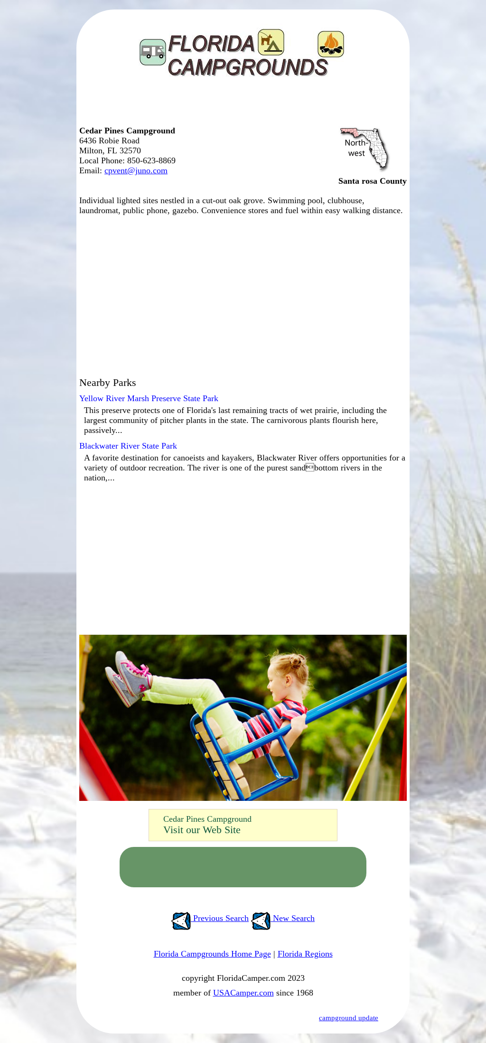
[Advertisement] (240, 107)
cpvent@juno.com (136, 170)
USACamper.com (243, 992)
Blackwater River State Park (128, 446)
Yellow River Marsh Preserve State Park (148, 398)
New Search (293, 918)
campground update (348, 1018)
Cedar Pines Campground (207, 819)
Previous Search (220, 918)
